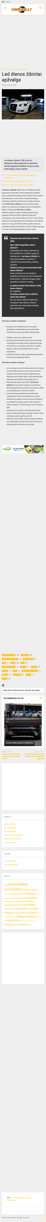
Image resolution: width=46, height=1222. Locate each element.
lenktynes (25, 901)
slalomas (12, 920)
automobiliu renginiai (29, 889)
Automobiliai (17, 884)
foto (18, 898)
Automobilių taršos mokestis (19, 743)
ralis (37, 913)
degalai (37, 894)
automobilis (12, 889)
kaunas (32, 897)
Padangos (9, 912)
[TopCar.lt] (20, 13)
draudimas (7, 898)
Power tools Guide (13, 839)
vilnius (23, 924)
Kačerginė (8, 901)
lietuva (31, 901)
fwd (22, 898)
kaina (25, 898)
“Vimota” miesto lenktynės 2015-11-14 (19, 181)
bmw (23, 894)
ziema (29, 925)
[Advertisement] (23, 42)
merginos (8, 905)
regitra (14, 917)
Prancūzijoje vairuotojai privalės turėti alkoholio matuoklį (34, 756)
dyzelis (13, 898)
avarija (6, 894)
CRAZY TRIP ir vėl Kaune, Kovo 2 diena (19, 185)
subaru (33, 921)
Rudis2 (39, 917)
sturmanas (27, 921)
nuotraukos (28, 904)
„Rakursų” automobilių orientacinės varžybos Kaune (11, 756)
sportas (21, 921)
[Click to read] (23, 714)
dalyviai (29, 893)
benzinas (17, 894)
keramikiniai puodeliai (15, 835)
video (16, 925)
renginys (32, 916)
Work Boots (11, 842)
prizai (32, 912)
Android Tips (11, 861)
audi (6, 885)
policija (25, 913)
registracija (8, 917)
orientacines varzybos (27, 908)
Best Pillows (11, 824)
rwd (5, 921)
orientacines (9, 908)
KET (13, 901)
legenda (18, 901)
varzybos (9, 924)
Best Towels (11, 828)
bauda (11, 894)
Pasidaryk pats (12, 865)
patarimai (18, 913)
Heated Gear (11, 831)
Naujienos (17, 905)
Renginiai (22, 916)
